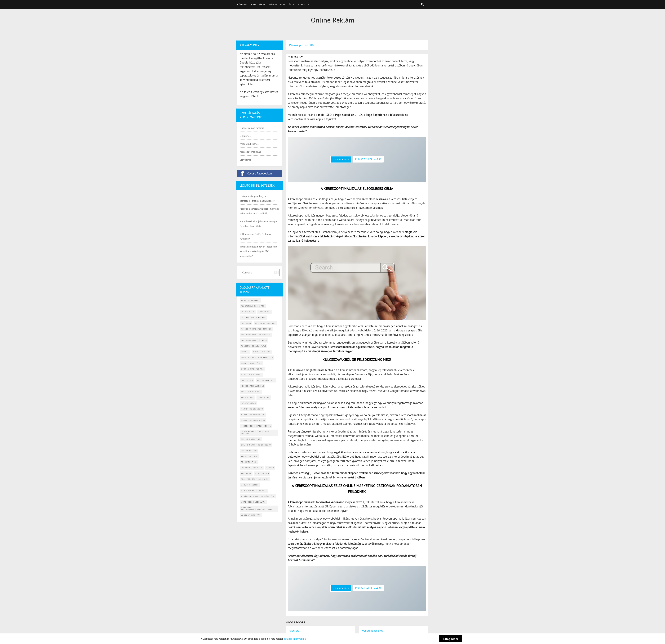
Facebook (246, 323)
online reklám (249, 451)
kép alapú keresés (251, 392)
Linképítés (245, 135)
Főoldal (242, 4)
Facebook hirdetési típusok (256, 329)
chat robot (265, 312)
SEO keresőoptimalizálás (255, 479)
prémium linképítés (251, 468)
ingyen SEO (247, 380)
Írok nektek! (341, 159)
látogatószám (248, 403)
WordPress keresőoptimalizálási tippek (257, 508)
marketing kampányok (252, 415)
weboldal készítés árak (254, 491)
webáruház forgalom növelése (257, 496)
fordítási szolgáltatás (253, 346)
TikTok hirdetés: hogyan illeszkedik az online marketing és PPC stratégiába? (258, 251)
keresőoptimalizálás (252, 386)
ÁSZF (291, 4)
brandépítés (247, 312)
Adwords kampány (250, 300)
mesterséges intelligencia (256, 426)
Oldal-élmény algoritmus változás (255, 432)
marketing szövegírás (253, 420)
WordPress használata (253, 502)
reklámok (246, 473)
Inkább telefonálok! (368, 159)
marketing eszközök (252, 409)
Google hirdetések (251, 363)
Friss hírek (258, 4)
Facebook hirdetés (265, 323)
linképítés (263, 397)
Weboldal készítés (249, 143)
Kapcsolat (304, 4)
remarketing (262, 473)
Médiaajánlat (277, 4)
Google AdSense (262, 352)
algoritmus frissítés (252, 306)
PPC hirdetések (249, 456)
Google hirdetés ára (252, 369)
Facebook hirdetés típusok (256, 335)
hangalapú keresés (251, 375)
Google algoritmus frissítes (257, 357)
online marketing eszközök (256, 445)
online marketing (250, 439)
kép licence (247, 397)
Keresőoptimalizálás (250, 151)
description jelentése (253, 317)
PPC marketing (249, 462)
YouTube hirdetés (250, 515)
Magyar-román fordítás (252, 127)
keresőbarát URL (266, 380)
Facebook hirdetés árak (254, 340)
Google (245, 352)
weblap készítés (250, 485)
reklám (270, 468)
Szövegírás (245, 159)
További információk (295, 638)
